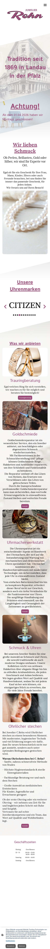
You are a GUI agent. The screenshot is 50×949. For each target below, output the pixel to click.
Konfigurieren (10, 941)
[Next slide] (44, 307)
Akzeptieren (11, 946)
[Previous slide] (6, 307)
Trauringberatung (25, 398)
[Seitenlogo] (25, 15)
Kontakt (25, 506)
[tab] (13, 315)
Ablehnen (22, 946)
